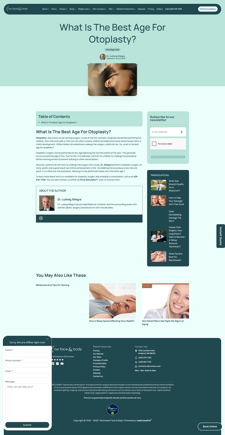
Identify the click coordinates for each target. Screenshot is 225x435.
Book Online (210, 426)
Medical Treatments (125, 9)
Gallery (160, 9)
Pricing (151, 9)
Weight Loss (83, 9)
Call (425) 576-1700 (173, 9)
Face (54, 9)
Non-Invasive (99, 9)
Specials (141, 9)
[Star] (52, 360)
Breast (63, 9)
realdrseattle (144, 420)
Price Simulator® (89, 179)
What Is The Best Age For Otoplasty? (59, 122)
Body (72, 9)
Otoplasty (41, 137)
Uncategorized (112, 49)
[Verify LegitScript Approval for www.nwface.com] (112, 414)
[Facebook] (52, 363)
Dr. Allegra (106, 164)
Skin (110, 9)
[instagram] (57, 363)
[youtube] (62, 363)
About (45, 9)
